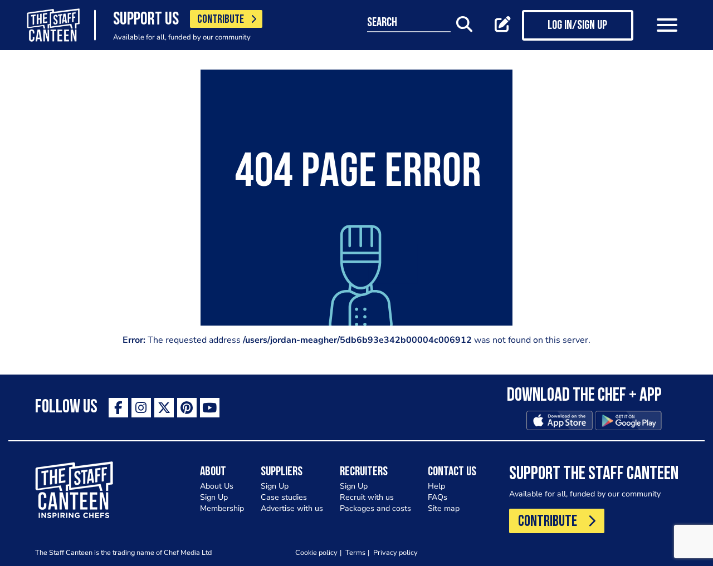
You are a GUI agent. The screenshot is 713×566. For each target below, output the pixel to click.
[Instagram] (141, 407)
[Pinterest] (187, 407)
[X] (164, 407)
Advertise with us (292, 508)
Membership (222, 508)
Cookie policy (316, 552)
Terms (355, 552)
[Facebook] (118, 407)
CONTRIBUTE (220, 20)
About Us (216, 486)
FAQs (437, 497)
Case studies (284, 497)
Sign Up (214, 497)
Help (436, 486)
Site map (444, 508)
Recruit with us (367, 497)
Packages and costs (375, 508)
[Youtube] (209, 407)
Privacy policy (395, 552)
